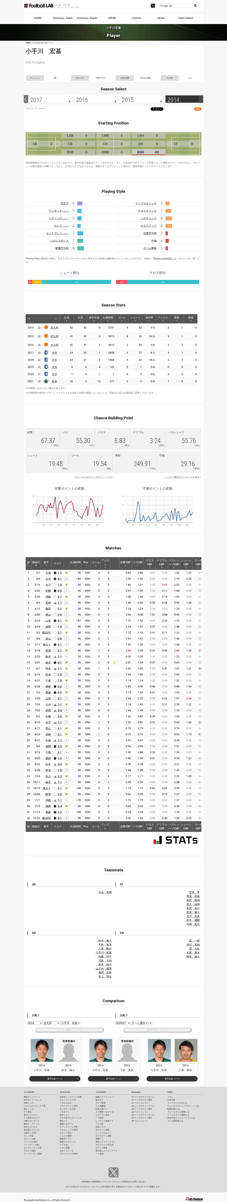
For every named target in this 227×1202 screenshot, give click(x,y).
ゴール (122, 317)
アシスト (163, 317)
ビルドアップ (149, 225)
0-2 (60, 686)
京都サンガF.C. (30, 1133)
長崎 (48, 602)
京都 (48, 572)
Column (136, 18)
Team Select (185, 18)
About (161, 18)
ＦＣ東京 (28, 1112)
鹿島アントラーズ (32, 1097)
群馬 (48, 650)
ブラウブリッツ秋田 (69, 1106)
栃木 (48, 662)
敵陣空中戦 (62, 248)
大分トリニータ (67, 1151)
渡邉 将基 (193, 896)
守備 (154, 240)
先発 (80, 317)
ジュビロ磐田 (66, 1136)
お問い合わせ (138, 1182)
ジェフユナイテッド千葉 (35, 1106)
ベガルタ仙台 (66, 1103)
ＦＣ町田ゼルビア (32, 1118)
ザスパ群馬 (101, 1103)
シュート (135, 317)
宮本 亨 (194, 892)
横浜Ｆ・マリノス (32, 1124)
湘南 (48, 686)
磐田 (48, 608)
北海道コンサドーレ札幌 (71, 1097)
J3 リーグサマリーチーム (142, 1115)
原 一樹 (194, 940)
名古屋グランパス (32, 1130)
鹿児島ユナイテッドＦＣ (106, 1151)
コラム (170, 1097)
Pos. (86, 562)
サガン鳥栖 (65, 1148)
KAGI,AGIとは (173, 1109)
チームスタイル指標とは (178, 1115)
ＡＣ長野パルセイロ (105, 1112)
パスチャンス (149, 218)
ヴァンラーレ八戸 (68, 1100)
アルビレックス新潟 (69, 1130)
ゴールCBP (198, 562)
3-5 (60, 746)
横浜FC (46, 632)
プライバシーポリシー (111, 1182)
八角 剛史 (105, 948)
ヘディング (59, 218)
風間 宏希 (105, 972)
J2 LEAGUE (65, 1092)
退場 (190, 317)
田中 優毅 (193, 920)
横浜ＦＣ (64, 1121)
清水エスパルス (31, 1127)
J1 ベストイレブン (139, 1103)
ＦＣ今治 (64, 1145)
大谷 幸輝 (105, 892)
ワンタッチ (59, 210)
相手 (46, 562)
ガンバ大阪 (29, 1136)
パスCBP (137, 562)
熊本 (48, 668)
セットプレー (57, 233)
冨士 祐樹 (193, 904)
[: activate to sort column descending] (29, 319)
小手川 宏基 (104, 952)
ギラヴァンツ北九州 (105, 1145)
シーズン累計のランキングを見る (182, 477)
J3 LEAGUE (101, 1092)
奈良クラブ (101, 1127)
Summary (135, 1092)
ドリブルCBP (162, 562)
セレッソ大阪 (30, 1139)
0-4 (60, 806)
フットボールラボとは (177, 1103)
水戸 (48, 584)
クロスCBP (150, 562)
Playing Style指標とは (164, 258)
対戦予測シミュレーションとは (181, 1118)
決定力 (65, 203)
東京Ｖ (47, 644)
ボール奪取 (150, 248)
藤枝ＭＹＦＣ (66, 1139)
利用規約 (87, 1182)
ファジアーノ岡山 (32, 1145)
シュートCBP (186, 562)
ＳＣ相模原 (101, 1106)
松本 (54, 381)
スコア (58, 563)
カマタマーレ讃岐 (104, 1136)
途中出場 (94, 317)
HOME (38, 18)
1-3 (60, 572)
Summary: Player (87, 18)
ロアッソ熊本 (102, 1148)
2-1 (60, 596)
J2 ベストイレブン (139, 1112)
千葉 (48, 680)
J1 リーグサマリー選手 (141, 1100)
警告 (176, 317)
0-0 (60, 710)
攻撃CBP (125, 562)
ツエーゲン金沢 (103, 1115)
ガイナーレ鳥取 (103, 1130)
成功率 (149, 317)
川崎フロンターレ (32, 1121)
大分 (54, 352)
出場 (66, 317)
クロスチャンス (147, 210)
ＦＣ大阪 (100, 1124)
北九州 (54, 327)
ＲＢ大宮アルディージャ (71, 1118)
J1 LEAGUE (29, 1092)
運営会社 (127, 1182)
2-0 (60, 638)
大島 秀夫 (193, 952)
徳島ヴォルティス (68, 1142)
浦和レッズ (29, 1103)
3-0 (60, 614)
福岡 (48, 626)
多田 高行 (193, 908)
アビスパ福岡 (30, 1151)
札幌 (48, 590)
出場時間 (108, 317)
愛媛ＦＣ (100, 1139)
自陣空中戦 (150, 233)
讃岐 (48, 596)
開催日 (36, 562)
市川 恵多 (193, 916)
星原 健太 (193, 912)
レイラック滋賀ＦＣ (105, 1121)
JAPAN (112, 18)
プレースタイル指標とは (178, 1112)
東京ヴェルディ (31, 1115)
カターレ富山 (66, 1133)
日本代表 (171, 1100)
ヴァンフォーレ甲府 (69, 1127)
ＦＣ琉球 (100, 1154)
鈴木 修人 (105, 940)
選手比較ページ (54, 1079)
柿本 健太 (193, 956)
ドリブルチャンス (146, 203)
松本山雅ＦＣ (102, 1109)
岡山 (48, 614)
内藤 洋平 (105, 956)
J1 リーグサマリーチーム (142, 1097)
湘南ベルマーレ (67, 1124)
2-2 (60, 776)
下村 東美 (105, 944)
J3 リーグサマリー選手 (141, 1118)
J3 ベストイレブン (139, 1121)
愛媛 (48, 692)
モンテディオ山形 (68, 1109)
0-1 (60, 578)
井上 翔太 (105, 976)
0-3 (60, 590)
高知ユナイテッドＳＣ (105, 1142)
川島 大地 (105, 960)
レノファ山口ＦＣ (104, 1133)
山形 (48, 620)
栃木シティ (65, 1115)
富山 (48, 638)
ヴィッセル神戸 (31, 1142)
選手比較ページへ (157, 1029)
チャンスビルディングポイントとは (93, 477)
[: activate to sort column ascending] (35, 319)
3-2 (60, 608)
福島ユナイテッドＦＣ (105, 1097)
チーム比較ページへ (69, 1029)
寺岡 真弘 (193, 924)
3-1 (60, 752)
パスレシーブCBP (174, 562)
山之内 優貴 (104, 968)
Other (169, 1092)
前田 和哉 (193, 900)
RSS (198, 109)
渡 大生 (194, 948)
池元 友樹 (193, 944)
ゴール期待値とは (175, 1121)
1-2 (60, 812)
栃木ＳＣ (100, 1100)
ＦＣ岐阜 (100, 1118)
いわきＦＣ (65, 1112)
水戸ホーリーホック (33, 1100)
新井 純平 (105, 964)
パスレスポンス (59, 240)
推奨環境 (96, 1182)
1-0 (60, 584)
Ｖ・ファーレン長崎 (33, 1154)
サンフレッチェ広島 (33, 1148)
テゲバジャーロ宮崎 (69, 1154)
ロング (61, 225)
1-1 (60, 602)
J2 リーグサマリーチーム (142, 1106)
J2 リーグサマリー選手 (141, 1109)
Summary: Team (62, 18)
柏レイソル (29, 1109)
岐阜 (48, 656)
